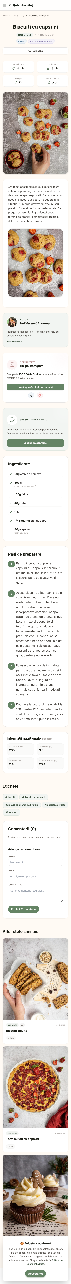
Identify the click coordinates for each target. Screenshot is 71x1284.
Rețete (18, 16)
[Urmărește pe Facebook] (31, 395)
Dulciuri (24, 34)
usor (10, 1146)
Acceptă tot (35, 1273)
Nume (12, 856)
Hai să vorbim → (14, 341)
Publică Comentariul (23, 909)
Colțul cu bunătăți (21, 5)
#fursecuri (11, 812)
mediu (11, 1038)
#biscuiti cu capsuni (33, 797)
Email (12, 870)
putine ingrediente (41, 41)
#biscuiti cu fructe (55, 804)
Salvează (38, 50)
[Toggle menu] (4, 5)
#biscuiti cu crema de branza (21, 804)
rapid (21, 41)
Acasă (6, 16)
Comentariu (15, 884)
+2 (22, 1025)
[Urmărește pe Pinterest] (40, 395)
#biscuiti (10, 797)
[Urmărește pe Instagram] (12, 364)
